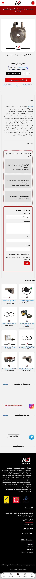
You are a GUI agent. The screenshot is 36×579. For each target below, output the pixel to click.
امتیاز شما (26, 213)
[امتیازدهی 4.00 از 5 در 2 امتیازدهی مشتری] (18, 58)
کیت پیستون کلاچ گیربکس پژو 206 (27, 324)
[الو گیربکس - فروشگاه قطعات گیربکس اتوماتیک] (18, 3)
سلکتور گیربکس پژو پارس (27, 300)
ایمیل (28, 245)
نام (28, 237)
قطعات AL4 (30, 549)
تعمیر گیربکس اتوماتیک (27, 552)
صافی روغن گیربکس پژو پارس (9, 301)
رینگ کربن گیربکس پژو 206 (9, 323)
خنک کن (30, 107)
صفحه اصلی (29, 9)
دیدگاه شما (26, 221)
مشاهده (5, 384)
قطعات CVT (30, 547)
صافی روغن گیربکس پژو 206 (26, 369)
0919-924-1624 (28, 529)
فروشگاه (21, 9)
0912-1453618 (22, 68)
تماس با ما (30, 544)
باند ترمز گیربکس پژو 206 (9, 369)
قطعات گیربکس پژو (16, 85)
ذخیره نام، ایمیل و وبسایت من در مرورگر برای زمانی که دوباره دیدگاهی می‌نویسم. (18, 256)
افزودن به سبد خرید (13, 73)
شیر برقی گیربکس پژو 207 (9, 347)
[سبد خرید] (2, 3)
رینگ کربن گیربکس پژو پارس (26, 347)
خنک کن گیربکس (26, 85)
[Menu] (32, 2)
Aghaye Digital (22, 569)
